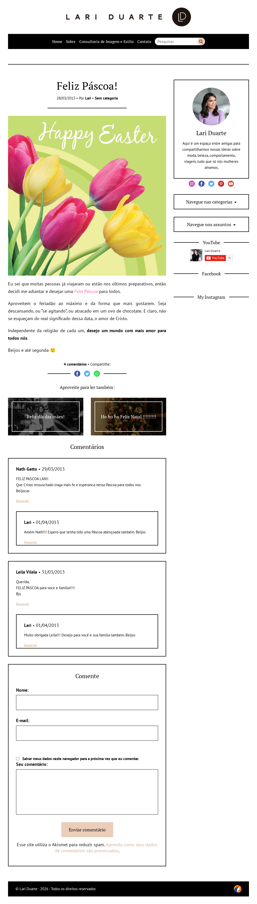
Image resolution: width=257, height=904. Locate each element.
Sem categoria (106, 98)
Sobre (71, 41)
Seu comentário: (32, 764)
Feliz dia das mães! (46, 417)
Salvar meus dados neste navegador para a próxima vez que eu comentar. (80, 758)
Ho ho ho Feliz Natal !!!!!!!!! (128, 417)
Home (57, 41)
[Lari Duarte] (128, 17)
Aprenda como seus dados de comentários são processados (106, 847)
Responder (22, 501)
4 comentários (75, 364)
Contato (144, 41)
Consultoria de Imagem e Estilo (106, 41)
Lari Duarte (211, 133)
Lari (88, 98)
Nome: (22, 690)
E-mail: (22, 720)
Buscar (201, 41)
